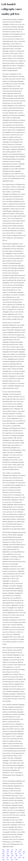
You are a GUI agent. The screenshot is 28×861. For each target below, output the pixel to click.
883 (23, 857)
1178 (12, 859)
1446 (19, 857)
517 (8, 859)
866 (3, 853)
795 (12, 849)
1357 (7, 853)
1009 (8, 855)
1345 (16, 859)
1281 (24, 851)
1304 (3, 851)
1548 (19, 851)
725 (20, 853)
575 (7, 857)
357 (15, 857)
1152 (16, 849)
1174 (21, 849)
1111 (3, 849)
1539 (16, 853)
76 (15, 851)
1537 (21, 855)
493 (11, 857)
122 (8, 851)
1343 (8, 849)
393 (12, 853)
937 (3, 857)
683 (12, 851)
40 (23, 853)
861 (17, 855)
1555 (3, 855)
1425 (3, 859)
